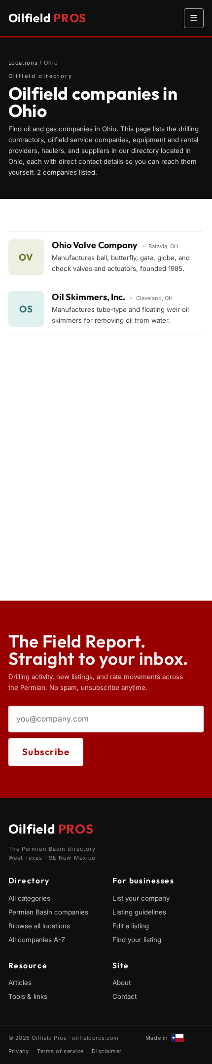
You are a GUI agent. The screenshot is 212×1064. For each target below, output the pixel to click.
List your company (141, 898)
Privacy (18, 1051)
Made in (156, 1037)
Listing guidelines (139, 912)
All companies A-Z (36, 940)
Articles (20, 983)
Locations (23, 62)
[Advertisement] (106, 494)
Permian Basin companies (48, 912)
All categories (29, 898)
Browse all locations (39, 926)
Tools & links (27, 996)
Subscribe (46, 752)
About (121, 983)
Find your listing (136, 940)
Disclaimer (107, 1051)
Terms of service (60, 1051)
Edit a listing (130, 926)
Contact (124, 996)
